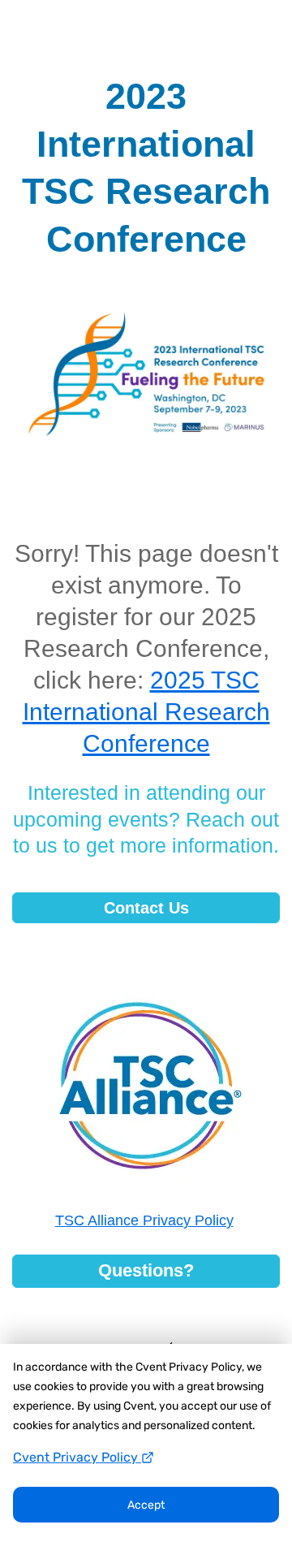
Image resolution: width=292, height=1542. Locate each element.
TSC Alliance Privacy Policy (144, 1220)
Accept (146, 1505)
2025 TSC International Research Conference (146, 712)
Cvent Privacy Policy (77, 1457)
